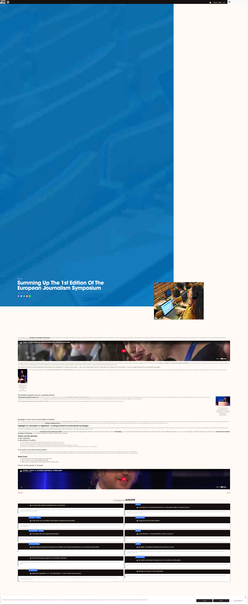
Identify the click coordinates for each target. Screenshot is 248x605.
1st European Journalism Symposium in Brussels (198, 431)
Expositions (33, 570)
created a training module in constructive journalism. (51, 433)
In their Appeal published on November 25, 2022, (33, 401)
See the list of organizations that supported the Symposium (40, 462)
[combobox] (237, 2)
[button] (245, 597)
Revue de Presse (34, 543)
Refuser (221, 600)
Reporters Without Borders (70, 421)
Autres (138, 504)
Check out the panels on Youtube (30, 465)
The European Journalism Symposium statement (37, 458)
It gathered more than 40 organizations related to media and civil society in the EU (88, 431)
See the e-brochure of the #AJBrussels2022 (35, 460)
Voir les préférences (238, 600)
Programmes (140, 517)
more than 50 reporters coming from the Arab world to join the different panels (151, 431)
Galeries (32, 517)
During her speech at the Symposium (78, 397)
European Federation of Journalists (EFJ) (59, 370)
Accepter (204, 600)
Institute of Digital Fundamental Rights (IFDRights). (174, 363)
